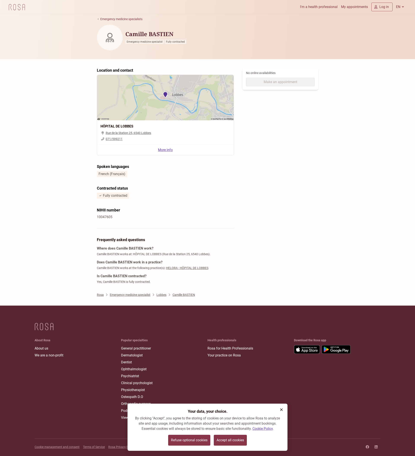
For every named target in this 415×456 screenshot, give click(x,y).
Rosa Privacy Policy (121, 447)
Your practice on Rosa (224, 355)
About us (41, 348)
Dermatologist (132, 355)
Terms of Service (94, 447)
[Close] (281, 409)
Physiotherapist (133, 390)
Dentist (126, 362)
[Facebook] (367, 447)
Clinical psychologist (137, 383)
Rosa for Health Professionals (230, 348)
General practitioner (136, 348)
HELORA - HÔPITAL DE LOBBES (187, 268)
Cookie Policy (262, 429)
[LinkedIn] (376, 447)
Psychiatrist (130, 376)
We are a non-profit (49, 355)
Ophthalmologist (134, 369)
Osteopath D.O (132, 397)
